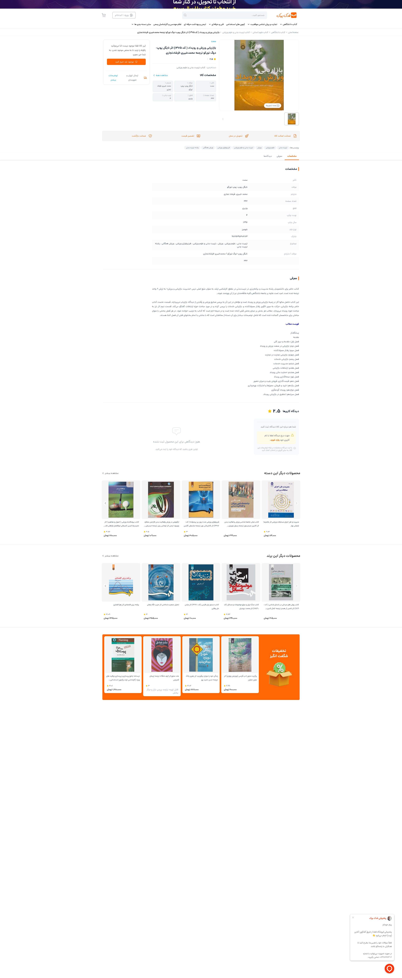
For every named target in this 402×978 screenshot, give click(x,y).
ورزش (259, 147)
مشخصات (291, 156)
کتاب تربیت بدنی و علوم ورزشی (191, 67)
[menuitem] (288, 24)
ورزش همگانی (208, 147)
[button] (105, 503)
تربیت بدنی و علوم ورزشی (243, 147)
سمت (213, 41)
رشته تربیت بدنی (192, 147)
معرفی (279, 156)
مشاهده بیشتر (111, 473)
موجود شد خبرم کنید (124, 61)
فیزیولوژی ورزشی (223, 147)
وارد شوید (274, 440)
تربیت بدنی (283, 147)
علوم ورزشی (270, 147)
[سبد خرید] (104, 15)
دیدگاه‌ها (268, 156)
